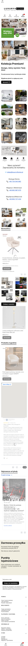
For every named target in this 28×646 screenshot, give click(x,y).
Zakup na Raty (5, 620)
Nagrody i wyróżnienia (7, 640)
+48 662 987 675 (15, 190)
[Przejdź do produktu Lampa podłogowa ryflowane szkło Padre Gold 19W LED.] (14, 317)
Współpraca (4, 639)
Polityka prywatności (6, 630)
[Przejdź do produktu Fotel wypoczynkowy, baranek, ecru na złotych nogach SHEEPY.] (14, 358)
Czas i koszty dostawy (7, 600)
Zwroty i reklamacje (6, 629)
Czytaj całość (8, 525)
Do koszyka (7, 268)
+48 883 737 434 (15, 199)
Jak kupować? (5, 601)
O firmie (3, 636)
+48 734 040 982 (15, 181)
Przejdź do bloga (5, 475)
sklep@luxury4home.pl (15, 172)
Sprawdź (5, 82)
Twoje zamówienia (5, 609)
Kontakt (3, 637)
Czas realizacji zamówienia (8, 621)
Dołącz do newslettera (10, 583)
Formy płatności (5, 617)
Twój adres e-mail (6, 579)
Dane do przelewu (5, 619)
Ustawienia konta (5, 610)
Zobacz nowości (8, 304)
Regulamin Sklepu (5, 627)
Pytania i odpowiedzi (6, 602)
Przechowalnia (5, 611)
